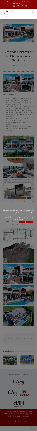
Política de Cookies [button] (11, 222)
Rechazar (29, 222)
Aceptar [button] (22, 222)
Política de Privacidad (18, 225)
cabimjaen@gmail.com (18, 3)
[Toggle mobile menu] (33, 12)
